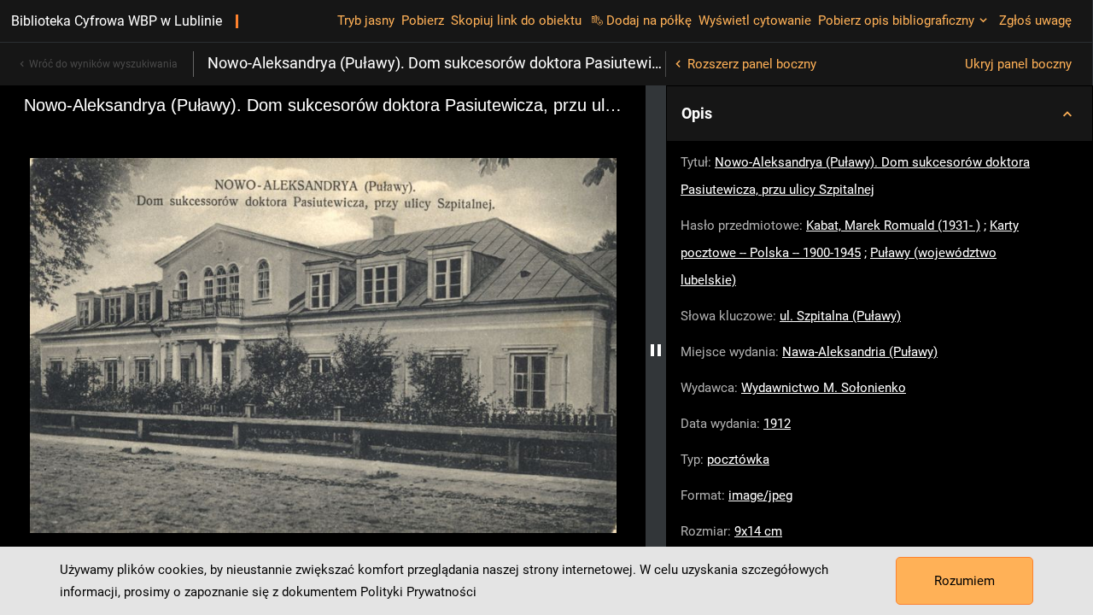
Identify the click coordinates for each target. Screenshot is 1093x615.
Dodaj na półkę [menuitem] (649, 20)
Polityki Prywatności (418, 592)
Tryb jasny (366, 20)
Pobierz (422, 20)
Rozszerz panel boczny (751, 64)
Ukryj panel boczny (1018, 64)
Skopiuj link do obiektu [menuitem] (516, 20)
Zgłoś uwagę (1035, 20)
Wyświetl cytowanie (754, 20)
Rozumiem (964, 581)
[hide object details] (656, 350)
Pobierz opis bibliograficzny (896, 20)
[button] (879, 113)
